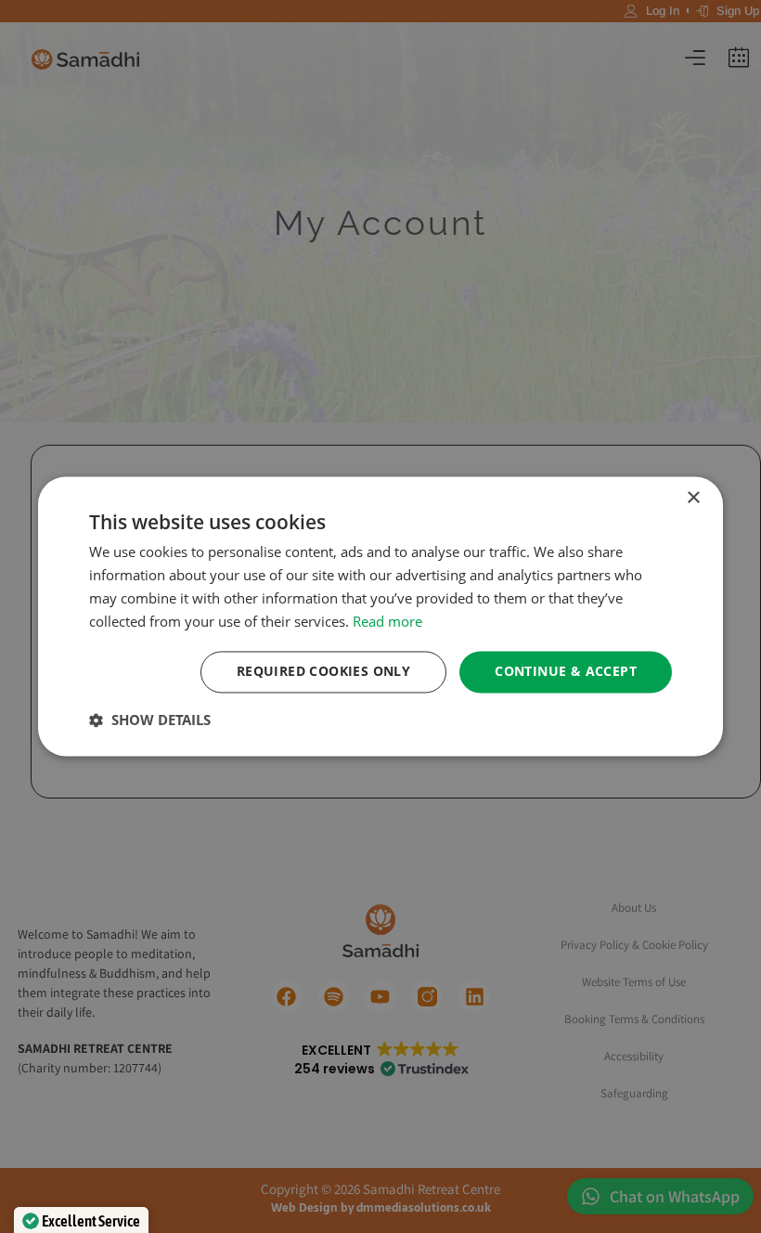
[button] (150, 720)
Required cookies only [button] (323, 672)
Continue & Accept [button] (566, 672)
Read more (387, 621)
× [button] (693, 498)
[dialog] (380, 616)
